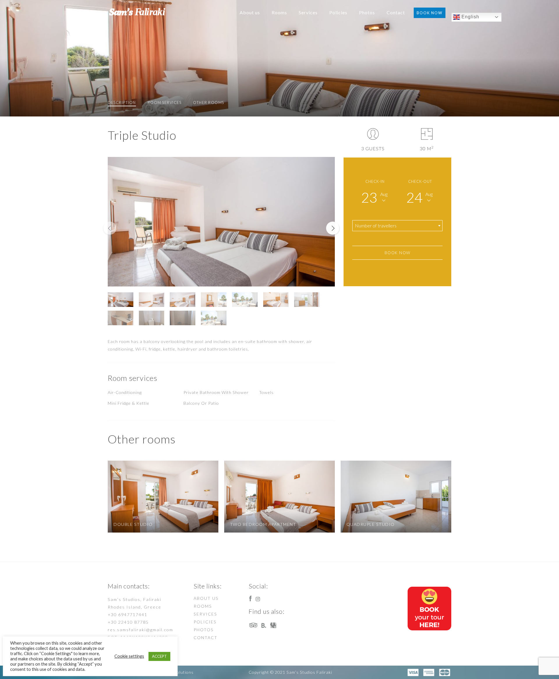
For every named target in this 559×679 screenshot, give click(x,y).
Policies (338, 12)
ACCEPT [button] (159, 656)
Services (308, 12)
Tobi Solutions (179, 672)
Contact (396, 12)
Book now (430, 12)
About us (250, 12)
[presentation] (109, 228)
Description (122, 102)
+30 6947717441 (127, 614)
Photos (367, 12)
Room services (165, 102)
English (469, 16)
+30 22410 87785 (128, 622)
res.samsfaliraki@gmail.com (140, 629)
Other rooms (208, 102)
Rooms (279, 12)
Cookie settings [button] (129, 656)
